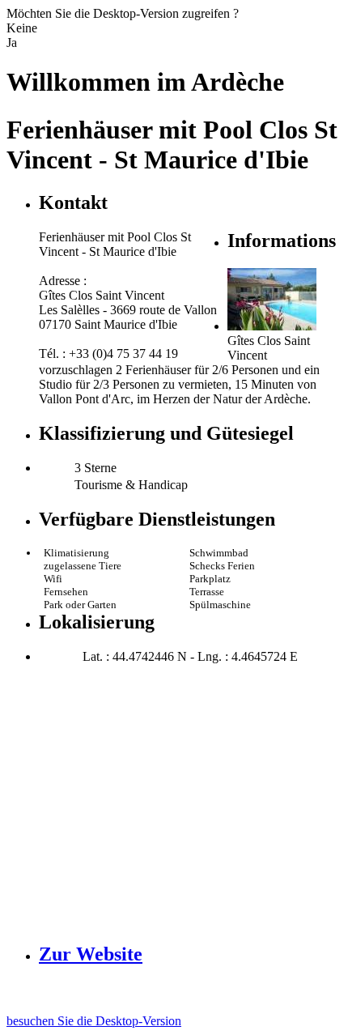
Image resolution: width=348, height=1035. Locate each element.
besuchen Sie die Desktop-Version (93, 1021)
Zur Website (90, 954)
